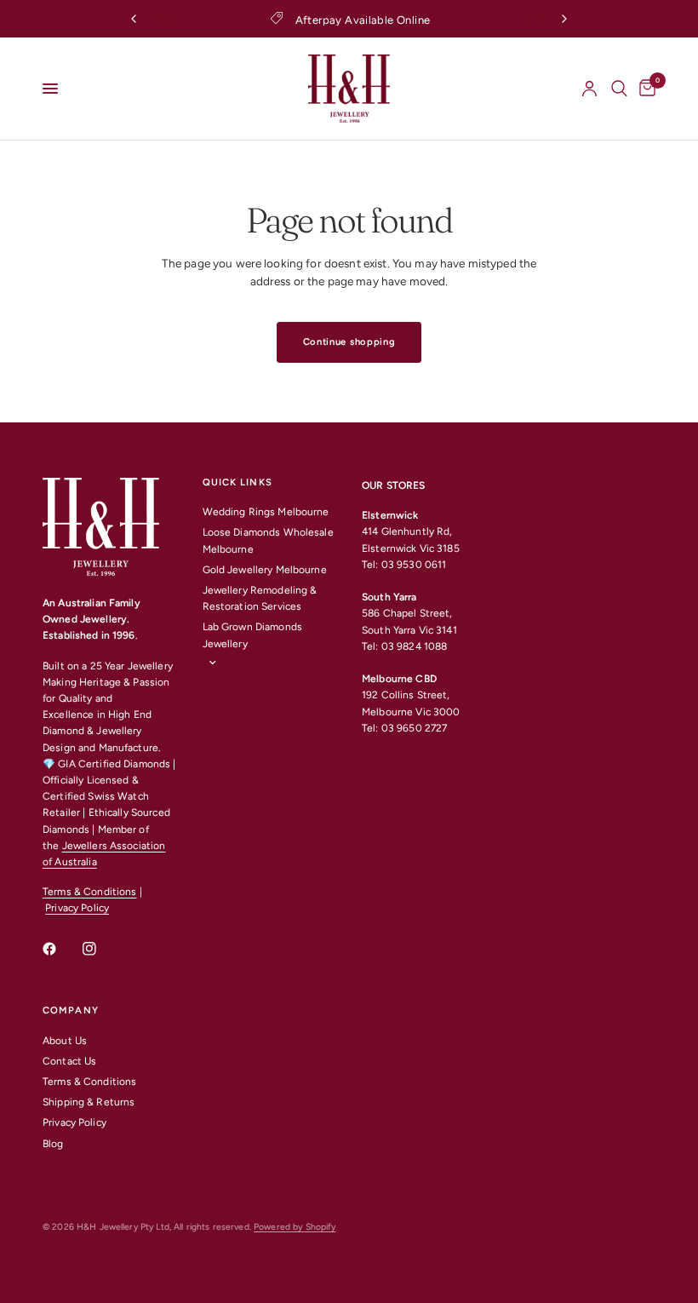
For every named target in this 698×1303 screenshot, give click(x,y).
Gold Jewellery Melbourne (265, 570)
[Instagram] (101, 948)
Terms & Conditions (89, 892)
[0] (644, 88)
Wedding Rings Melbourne (266, 512)
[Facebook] (61, 948)
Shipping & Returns (88, 1102)
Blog (53, 1144)
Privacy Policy (77, 908)
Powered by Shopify (294, 1226)
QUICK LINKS (237, 482)
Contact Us (69, 1061)
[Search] (619, 88)
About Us (65, 1041)
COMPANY (71, 1010)
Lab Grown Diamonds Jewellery (252, 635)
